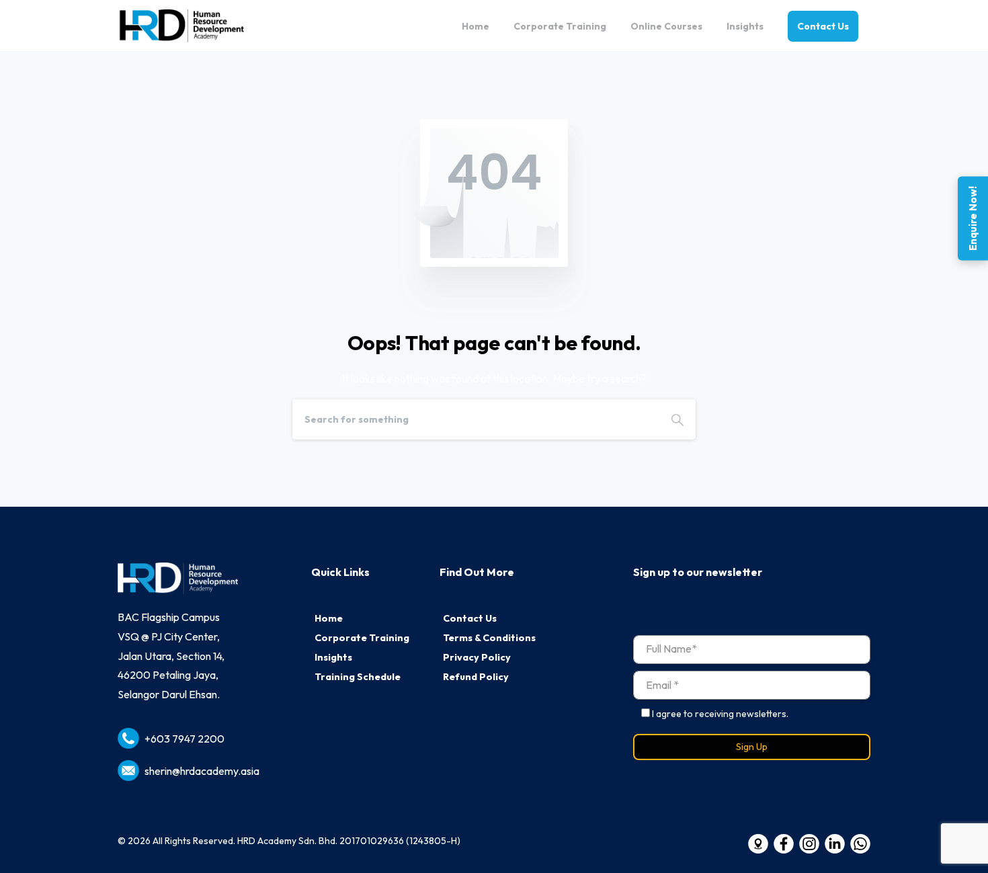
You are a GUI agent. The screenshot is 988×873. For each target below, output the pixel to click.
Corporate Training (362, 638)
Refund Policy (476, 677)
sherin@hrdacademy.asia (202, 771)
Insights (333, 657)
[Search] (677, 419)
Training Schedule (358, 677)
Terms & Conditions (489, 638)
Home (329, 618)
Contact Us (470, 618)
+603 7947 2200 (184, 738)
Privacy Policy (477, 657)
